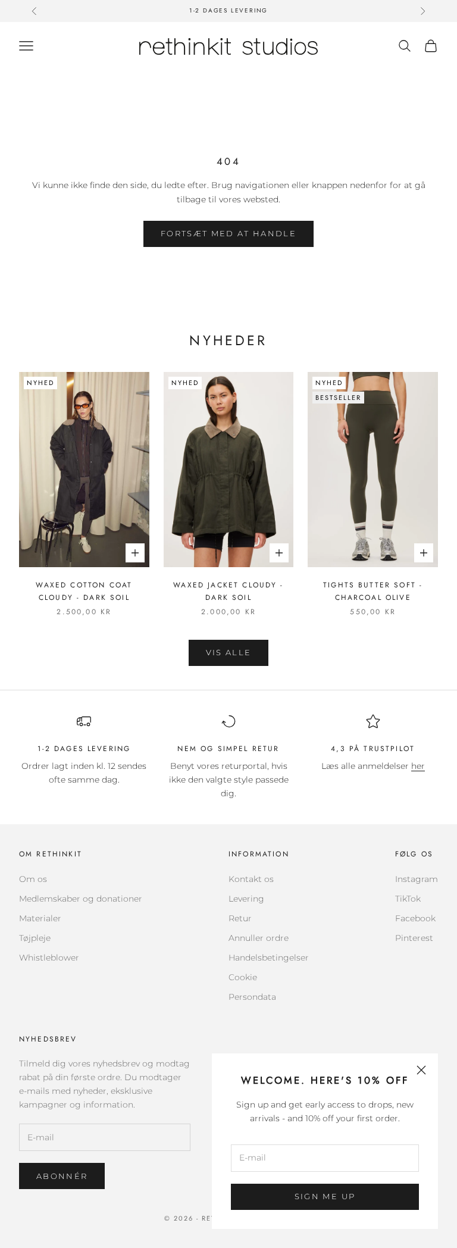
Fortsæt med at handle (228, 233)
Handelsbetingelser (268, 957)
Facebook (415, 918)
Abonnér (61, 1176)
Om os (33, 879)
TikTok (408, 898)
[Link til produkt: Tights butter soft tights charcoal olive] (373, 469)
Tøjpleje (35, 938)
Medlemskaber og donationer (80, 898)
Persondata (252, 996)
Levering (246, 898)
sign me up (325, 1196)
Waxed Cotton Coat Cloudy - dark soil (84, 591)
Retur (240, 918)
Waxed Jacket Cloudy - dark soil (228, 591)
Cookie (242, 977)
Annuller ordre (258, 938)
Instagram (416, 879)
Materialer (40, 918)
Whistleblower (49, 957)
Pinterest (414, 938)
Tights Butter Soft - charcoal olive (372, 591)
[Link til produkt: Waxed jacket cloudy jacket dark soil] (229, 469)
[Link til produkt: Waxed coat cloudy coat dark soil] (84, 469)
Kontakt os (251, 879)
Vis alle (229, 652)
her (418, 766)
